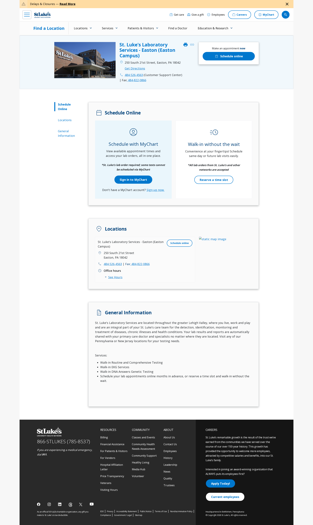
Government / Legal (123, 515)
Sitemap (138, 515)
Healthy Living (140, 462)
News (167, 471)
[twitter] (81, 504)
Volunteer (138, 476)
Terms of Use (161, 511)
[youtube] (92, 504)
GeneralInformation (66, 133)
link (192, 45)
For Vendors (107, 458)
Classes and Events (143, 437)
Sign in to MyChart (133, 180)
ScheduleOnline (64, 106)
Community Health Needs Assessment (143, 446)
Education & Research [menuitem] (213, 28)
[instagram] (49, 504)
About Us (169, 437)
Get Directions (135, 68)
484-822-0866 (134, 80)
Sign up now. (155, 190)
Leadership (170, 465)
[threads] (70, 505)
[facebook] (39, 504)
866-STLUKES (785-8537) (63, 441)
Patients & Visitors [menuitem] (141, 28)
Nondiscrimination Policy (181, 511)
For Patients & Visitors (113, 451)
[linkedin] (60, 504)
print (185, 45)
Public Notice (146, 511)
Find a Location (49, 28)
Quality (168, 478)
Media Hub (138, 469)
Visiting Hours (109, 490)
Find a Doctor (177, 28)
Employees (170, 451)
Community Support (144, 455)
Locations (65, 120)
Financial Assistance (112, 444)
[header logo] (42, 14)
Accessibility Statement (126, 511)
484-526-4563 (113, 264)
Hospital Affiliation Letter (111, 467)
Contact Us (170, 444)
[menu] (27, 14)
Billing (104, 437)
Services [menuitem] (107, 28)
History (168, 458)
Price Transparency (112, 476)
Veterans (105, 483)
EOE (102, 511)
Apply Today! (220, 483)
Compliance (105, 515)
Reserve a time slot (214, 180)
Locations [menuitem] (81, 28)
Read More (67, 4)
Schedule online (229, 56)
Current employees (225, 497)
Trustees (169, 485)
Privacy (110, 511)
